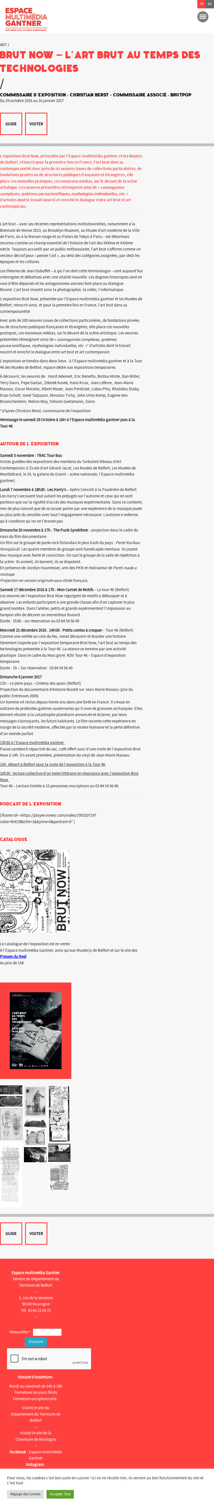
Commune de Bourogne (36, 1439)
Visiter (36, 124)
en (210, 4)
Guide (11, 124)
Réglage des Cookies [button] (25, 1494)
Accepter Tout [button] (60, 1494)
